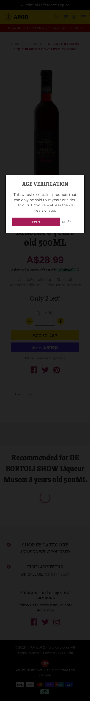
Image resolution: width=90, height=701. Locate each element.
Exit (70, 222)
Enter (36, 222)
